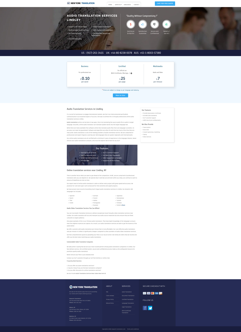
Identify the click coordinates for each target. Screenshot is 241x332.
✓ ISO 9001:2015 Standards (149, 115)
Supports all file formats (78, 27)
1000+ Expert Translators (102, 27)
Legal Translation (127, 307)
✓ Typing (144, 134)
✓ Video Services (146, 137)
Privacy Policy (110, 299)
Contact (136, 4)
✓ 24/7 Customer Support (149, 118)
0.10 (85, 80)
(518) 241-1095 (77, 311)
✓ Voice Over (145, 130)
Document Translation (128, 295)
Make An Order (120, 95)
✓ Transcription (146, 127)
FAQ (107, 292)
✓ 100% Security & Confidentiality (151, 120)
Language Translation (128, 303)
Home (110, 4)
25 (122, 80)
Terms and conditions (133, 329)
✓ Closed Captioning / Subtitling (151, 132)
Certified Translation (127, 299)
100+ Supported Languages (103, 30)
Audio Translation (127, 292)
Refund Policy (110, 303)
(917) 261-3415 (77, 302)
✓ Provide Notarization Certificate (151, 113)
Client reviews (110, 295)
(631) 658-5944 (77, 320)
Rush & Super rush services (79, 30)
